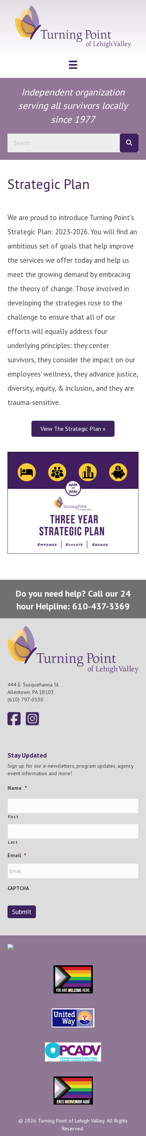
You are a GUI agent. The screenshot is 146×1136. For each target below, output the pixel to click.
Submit (21, 911)
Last (13, 842)
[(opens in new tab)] (73, 502)
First (13, 816)
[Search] (129, 143)
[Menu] (73, 64)
